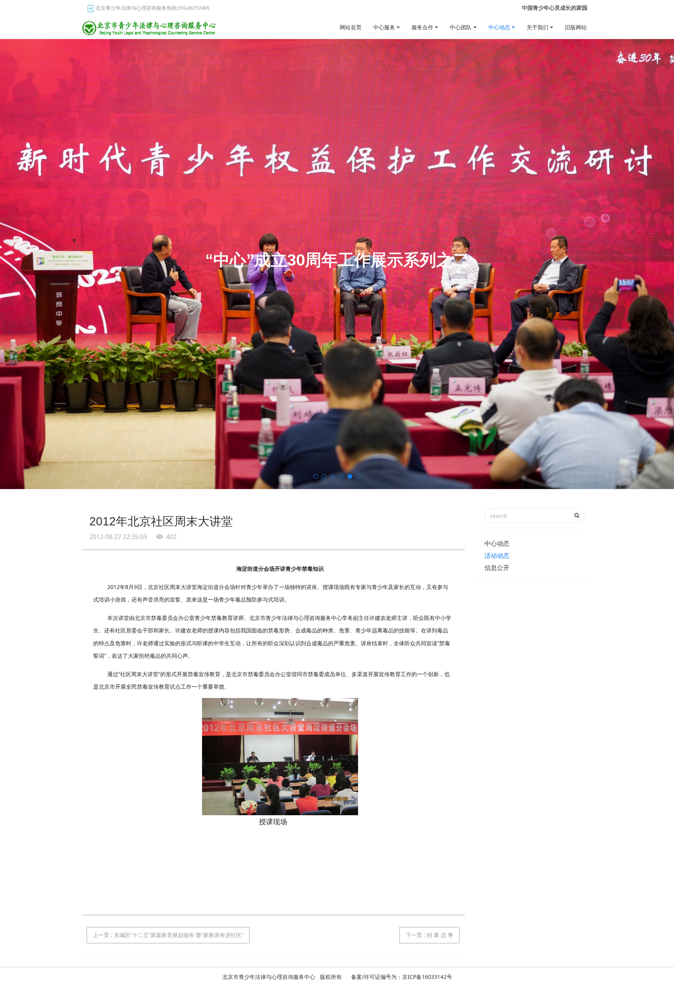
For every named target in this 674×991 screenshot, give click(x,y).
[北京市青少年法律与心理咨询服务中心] (150, 25)
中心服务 (384, 27)
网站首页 (351, 27)
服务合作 (422, 27)
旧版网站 (576, 27)
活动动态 (496, 555)
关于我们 (537, 27)
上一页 (168, 935)
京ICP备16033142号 (427, 976)
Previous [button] (4, 264)
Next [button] (670, 264)
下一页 (429, 935)
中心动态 (499, 27)
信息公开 (496, 567)
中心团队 (461, 27)
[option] (337, 264)
